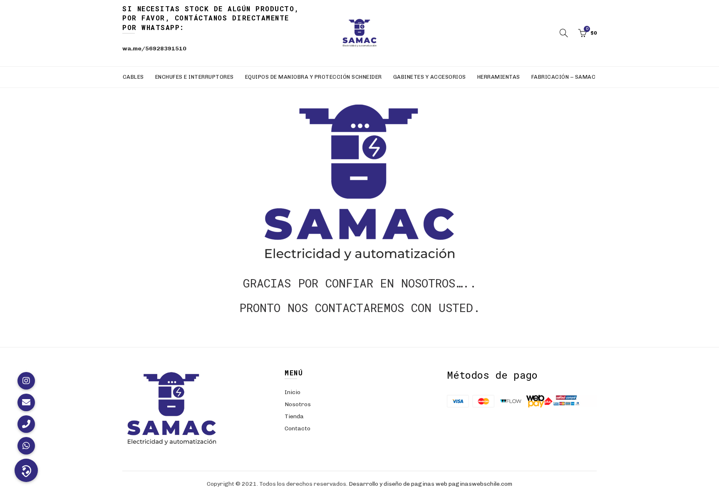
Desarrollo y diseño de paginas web (398, 483)
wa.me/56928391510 (154, 48)
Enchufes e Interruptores (194, 77)
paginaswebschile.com (480, 483)
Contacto (297, 428)
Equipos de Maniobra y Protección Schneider (313, 77)
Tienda (294, 416)
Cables (133, 77)
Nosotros (298, 404)
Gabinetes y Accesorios (429, 77)
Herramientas (498, 77)
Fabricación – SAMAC (563, 77)
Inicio (292, 392)
